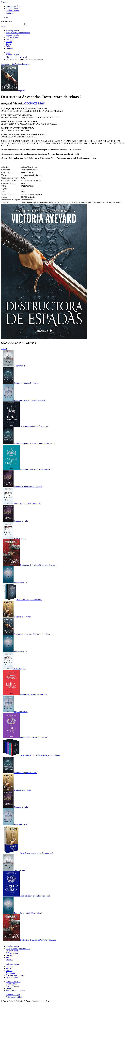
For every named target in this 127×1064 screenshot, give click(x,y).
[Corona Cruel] (8, 366)
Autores (9, 42)
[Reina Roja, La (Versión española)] (8, 504)
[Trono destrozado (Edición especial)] (11, 426)
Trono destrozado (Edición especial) (34, 426)
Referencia (10, 955)
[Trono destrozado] (8, 521)
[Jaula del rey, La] (8, 582)
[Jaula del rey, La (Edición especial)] (11, 737)
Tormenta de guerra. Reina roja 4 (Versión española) (34, 443)
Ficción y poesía (12, 30)
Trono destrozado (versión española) (28, 486)
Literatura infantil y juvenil (16, 57)
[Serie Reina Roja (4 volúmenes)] (10, 599)
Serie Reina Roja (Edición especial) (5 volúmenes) (40, 755)
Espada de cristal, (21, 712)
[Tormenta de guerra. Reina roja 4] (8, 383)
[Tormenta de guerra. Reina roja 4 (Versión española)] (8, 443)
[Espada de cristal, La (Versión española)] (8, 400)
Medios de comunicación (16, 990)
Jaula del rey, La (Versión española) (28, 913)
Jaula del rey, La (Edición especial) (33, 737)
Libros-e (9, 48)
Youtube (18, 64)
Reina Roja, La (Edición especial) (33, 694)
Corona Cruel (19, 366)
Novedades (10, 973)
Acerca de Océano (13, 6)
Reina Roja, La (20, 538)
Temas (8, 44)
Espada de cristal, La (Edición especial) (35, 469)
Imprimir (21, 91)
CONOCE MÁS (34, 103)
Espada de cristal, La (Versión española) (29, 400)
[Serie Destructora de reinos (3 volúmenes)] (11, 853)
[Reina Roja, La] (8, 538)
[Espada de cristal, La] (8, 712)
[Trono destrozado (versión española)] (8, 486)
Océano (4, 2)
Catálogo (9, 39)
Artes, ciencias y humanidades (18, 33)
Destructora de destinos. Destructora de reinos (38, 565)
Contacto (9, 13)
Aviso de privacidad (14, 997)
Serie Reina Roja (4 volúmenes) (29, 599)
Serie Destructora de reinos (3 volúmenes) (36, 853)
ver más (4, 349)
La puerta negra (12, 977)
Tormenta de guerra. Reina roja (26, 383)
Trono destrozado (21, 521)
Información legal (13, 995)
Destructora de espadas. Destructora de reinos (32, 634)
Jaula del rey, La (20, 582)
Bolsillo (9, 46)
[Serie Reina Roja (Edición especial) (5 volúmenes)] (11, 755)
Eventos (9, 971)
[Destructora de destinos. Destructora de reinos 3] (11, 565)
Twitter (12, 64)
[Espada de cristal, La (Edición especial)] (11, 469)
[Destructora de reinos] (8, 617)
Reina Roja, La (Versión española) (27, 504)
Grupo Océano (12, 8)
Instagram (26, 64)
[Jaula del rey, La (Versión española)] (8, 913)
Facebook (5, 64)
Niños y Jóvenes (12, 37)
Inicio (3, 26)
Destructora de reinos (22, 617)
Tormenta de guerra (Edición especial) (35, 896)
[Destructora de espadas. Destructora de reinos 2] (8, 634)
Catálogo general (12, 964)
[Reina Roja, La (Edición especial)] (11, 694)
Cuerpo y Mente (12, 35)
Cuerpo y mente (12, 951)
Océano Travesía (12, 11)
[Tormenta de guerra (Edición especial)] (11, 896)
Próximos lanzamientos (15, 975)
